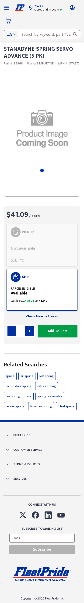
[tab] (42, 170)
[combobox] (42, 34)
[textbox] (42, 34)
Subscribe (42, 549)
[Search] (75, 34)
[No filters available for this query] (6, 7)
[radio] (42, 245)
